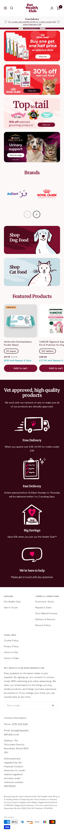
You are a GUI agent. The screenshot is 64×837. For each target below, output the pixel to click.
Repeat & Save (43, 607)
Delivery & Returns (45, 619)
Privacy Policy (11, 646)
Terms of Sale (11, 658)
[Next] (36, 214)
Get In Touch (11, 607)
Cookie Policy (11, 640)
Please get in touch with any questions (32, 576)
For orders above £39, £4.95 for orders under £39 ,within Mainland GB (32, 23)
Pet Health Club (12, 601)
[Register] (52, 705)
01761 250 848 (20, 724)
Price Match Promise (46, 613)
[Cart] (58, 8)
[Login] (51, 8)
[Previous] (27, 214)
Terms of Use (11, 652)
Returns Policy (43, 625)
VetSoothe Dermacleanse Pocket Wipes (18, 343)
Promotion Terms (44, 601)
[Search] (11, 8)
